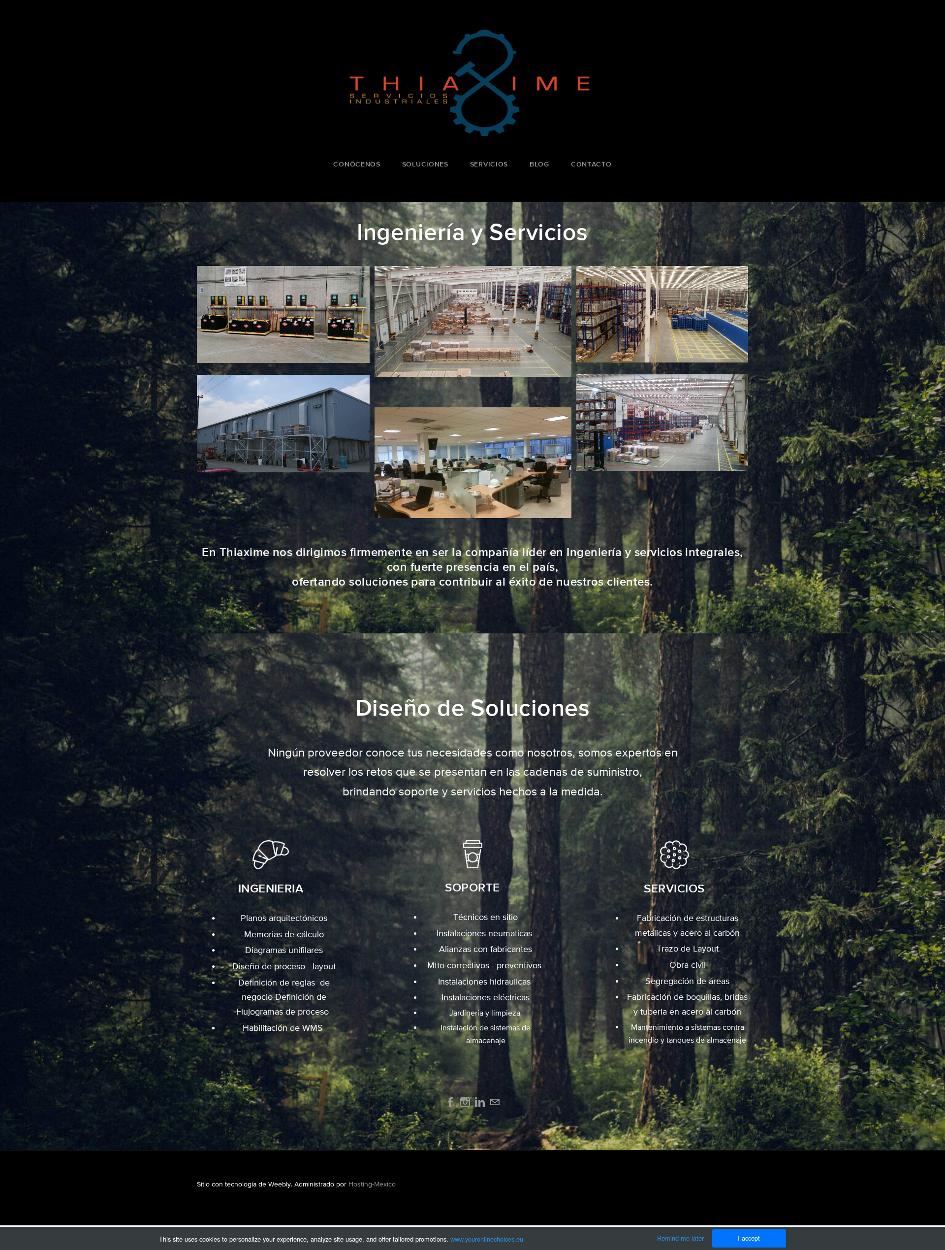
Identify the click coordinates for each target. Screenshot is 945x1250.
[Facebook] (450, 1102)
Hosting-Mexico (372, 1184)
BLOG (539, 164)
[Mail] (495, 1102)
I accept (749, 1238)
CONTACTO (591, 164)
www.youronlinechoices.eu (486, 1239)
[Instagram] (465, 1102)
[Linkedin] (480, 1102)
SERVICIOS (489, 164)
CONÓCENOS (356, 164)
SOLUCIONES (425, 164)
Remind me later (680, 1238)
